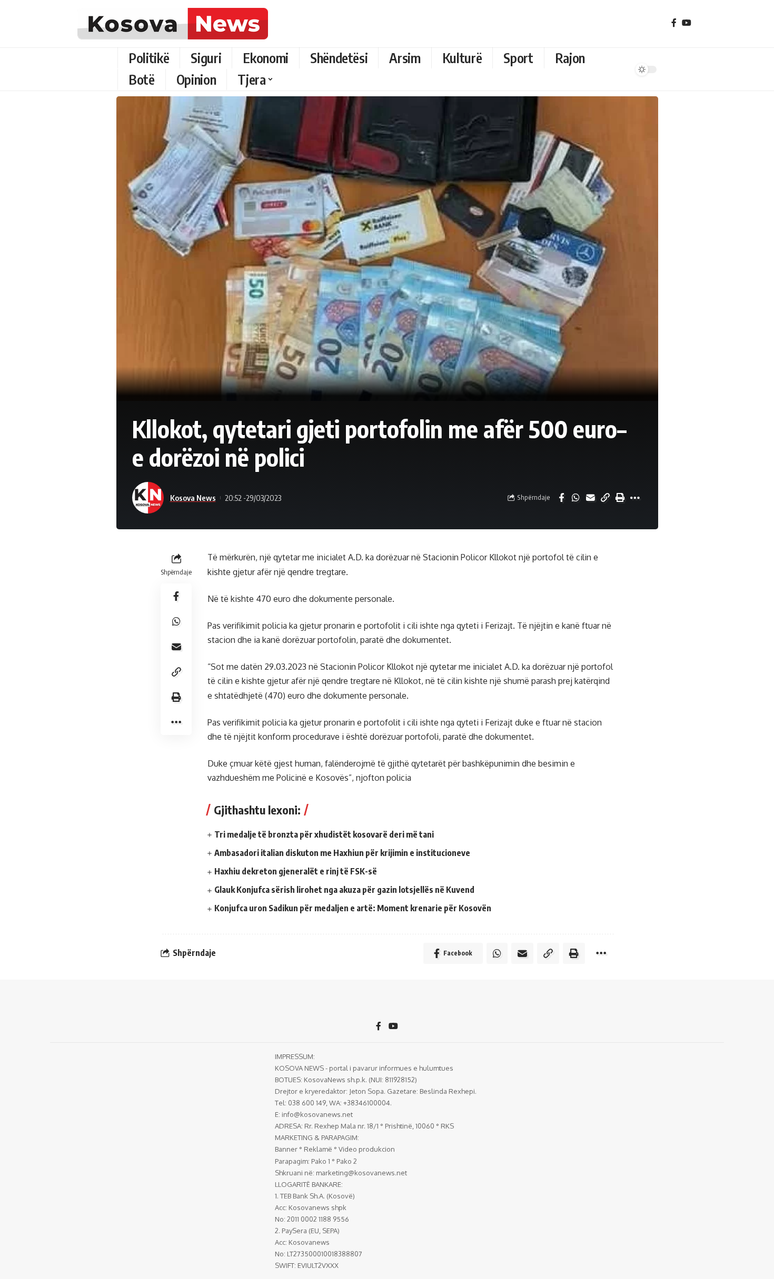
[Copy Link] (605, 497)
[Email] (590, 497)
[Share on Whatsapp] (576, 497)
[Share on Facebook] (561, 497)
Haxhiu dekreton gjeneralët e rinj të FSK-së (295, 871)
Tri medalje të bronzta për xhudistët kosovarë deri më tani (324, 834)
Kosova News (193, 497)
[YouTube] (686, 23)
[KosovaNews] (172, 23)
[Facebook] (674, 23)
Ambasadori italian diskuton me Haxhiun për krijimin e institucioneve (342, 853)
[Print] (620, 497)
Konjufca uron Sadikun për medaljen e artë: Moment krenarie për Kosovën (352, 908)
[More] (635, 497)
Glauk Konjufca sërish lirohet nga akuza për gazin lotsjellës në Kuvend (344, 889)
